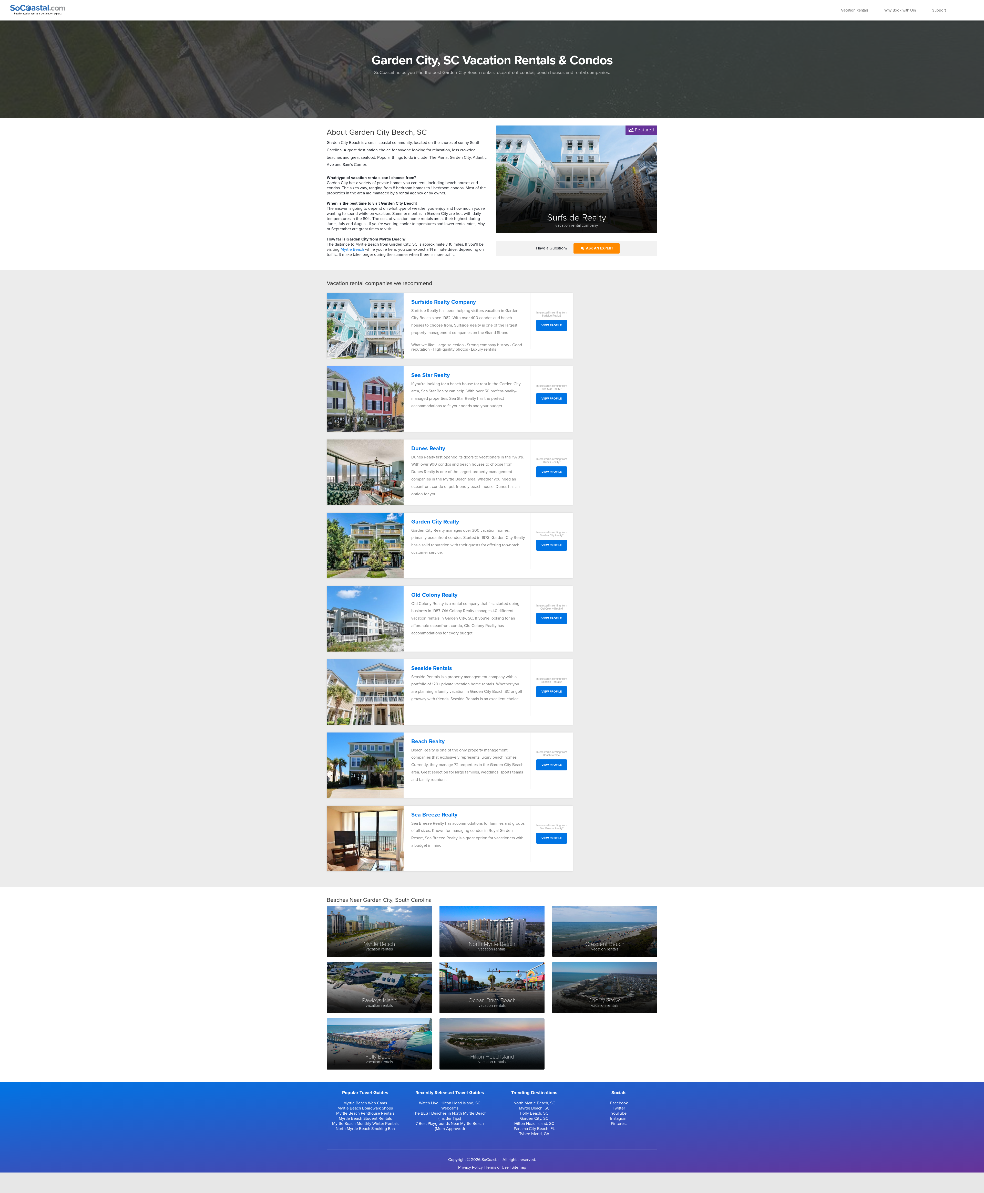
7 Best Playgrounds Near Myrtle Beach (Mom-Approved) (450, 1126)
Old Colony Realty (434, 595)
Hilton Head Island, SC (534, 1123)
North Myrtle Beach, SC (534, 1103)
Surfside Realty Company (443, 302)
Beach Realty (428, 741)
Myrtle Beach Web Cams (365, 1103)
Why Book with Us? (900, 10)
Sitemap (518, 1167)
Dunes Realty (428, 448)
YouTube (619, 1113)
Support (939, 10)
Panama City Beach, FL (534, 1128)
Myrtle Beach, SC (534, 1108)
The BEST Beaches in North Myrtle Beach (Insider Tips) (450, 1116)
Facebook (619, 1103)
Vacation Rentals (854, 10)
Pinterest (619, 1123)
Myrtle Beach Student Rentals (365, 1118)
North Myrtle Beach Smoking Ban (365, 1128)
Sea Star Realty (430, 375)
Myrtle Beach (352, 249)
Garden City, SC (534, 1118)
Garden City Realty (435, 521)
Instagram (619, 1118)
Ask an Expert (599, 248)
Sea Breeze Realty (434, 814)
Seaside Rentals (431, 668)
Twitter (619, 1108)
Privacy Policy (470, 1167)
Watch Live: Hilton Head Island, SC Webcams (449, 1106)
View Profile (551, 325)
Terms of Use (497, 1167)
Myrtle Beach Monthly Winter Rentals (365, 1123)
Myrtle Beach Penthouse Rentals (365, 1113)
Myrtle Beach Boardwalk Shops (365, 1108)
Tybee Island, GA (534, 1133)
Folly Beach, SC (534, 1113)
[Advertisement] (618, 370)
